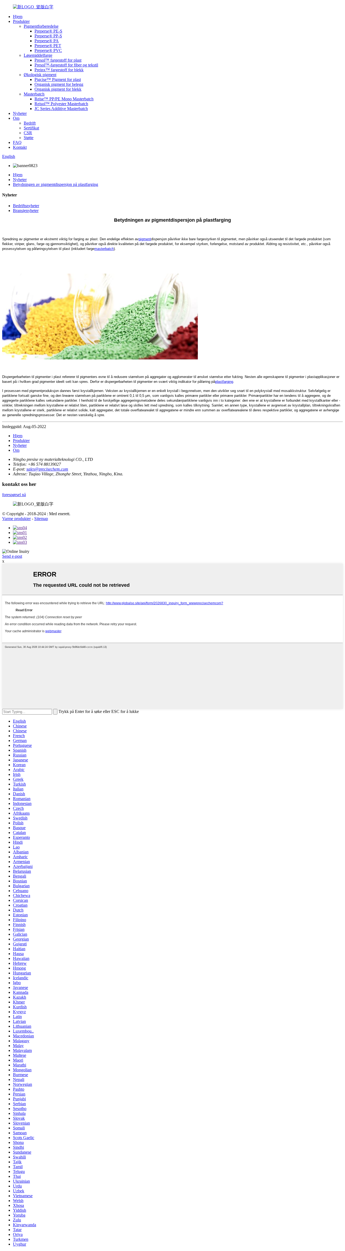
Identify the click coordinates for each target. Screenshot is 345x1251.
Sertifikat (31, 128)
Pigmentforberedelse (41, 26)
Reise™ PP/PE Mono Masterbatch (64, 99)
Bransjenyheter (26, 210)
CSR (28, 132)
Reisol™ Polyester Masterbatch (61, 103)
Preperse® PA (46, 40)
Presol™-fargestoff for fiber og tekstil (66, 65)
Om (16, 118)
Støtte (28, 137)
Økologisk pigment (40, 74)
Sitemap (41, 518)
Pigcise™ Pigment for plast (57, 79)
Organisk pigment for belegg (58, 84)
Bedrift (30, 123)
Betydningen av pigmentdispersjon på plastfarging (55, 184)
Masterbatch (34, 94)
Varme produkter (16, 518)
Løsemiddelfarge (38, 55)
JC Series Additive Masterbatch (61, 108)
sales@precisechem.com (47, 469)
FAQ (17, 142)
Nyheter (20, 113)
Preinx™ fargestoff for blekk (59, 70)
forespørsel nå (14, 494)
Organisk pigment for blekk (57, 89)
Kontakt (20, 147)
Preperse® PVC (48, 50)
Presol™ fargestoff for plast (57, 60)
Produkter (21, 21)
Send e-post (12, 556)
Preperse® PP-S (48, 36)
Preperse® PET (47, 45)
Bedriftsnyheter (26, 205)
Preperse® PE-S (48, 31)
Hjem (17, 16)
